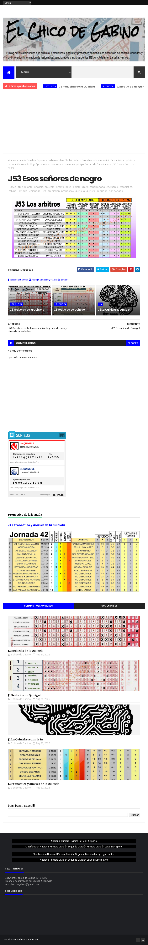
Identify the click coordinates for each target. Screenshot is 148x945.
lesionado (23, 164)
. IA (142, 86)
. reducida (92, 86)
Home (11, 160)
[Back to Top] (143, 940)
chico (78, 160)
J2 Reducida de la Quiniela (62, 86)
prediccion (43, 164)
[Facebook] (138, 940)
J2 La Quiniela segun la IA (114, 310)
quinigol (80, 164)
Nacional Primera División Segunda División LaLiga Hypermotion (74, 859)
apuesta (42, 160)
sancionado (104, 164)
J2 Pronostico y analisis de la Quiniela (33, 784)
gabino (130, 160)
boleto (69, 160)
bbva (61, 160)
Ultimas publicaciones (38, 606)
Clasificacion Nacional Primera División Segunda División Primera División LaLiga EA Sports (74, 846)
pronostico (57, 164)
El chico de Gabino (28, 939)
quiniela (69, 164)
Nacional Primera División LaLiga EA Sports (74, 841)
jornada (12, 164)
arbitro (53, 160)
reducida (91, 164)
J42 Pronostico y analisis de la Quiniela (36, 525)
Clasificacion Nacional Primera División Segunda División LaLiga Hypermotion (74, 854)
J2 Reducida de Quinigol (117, 86)
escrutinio (104, 160)
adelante (21, 160)
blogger (133, 343)
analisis (32, 160)
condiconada (90, 160)
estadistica (118, 160)
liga (33, 164)
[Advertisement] (74, 122)
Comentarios (109, 606)
